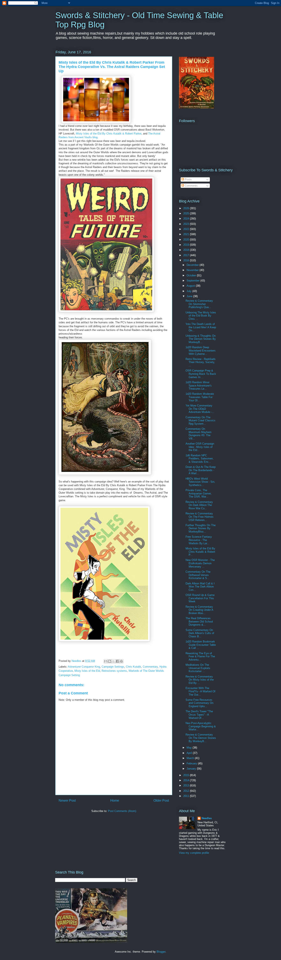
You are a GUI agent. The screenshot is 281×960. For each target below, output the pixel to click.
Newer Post (67, 800)
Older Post (161, 800)
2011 (186, 796)
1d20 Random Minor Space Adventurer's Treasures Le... (199, 385)
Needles (207, 818)
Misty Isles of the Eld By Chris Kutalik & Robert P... (200, 551)
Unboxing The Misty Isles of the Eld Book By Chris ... (201, 315)
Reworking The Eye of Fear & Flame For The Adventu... (200, 656)
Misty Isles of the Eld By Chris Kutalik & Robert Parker (108, 133)
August (191, 285)
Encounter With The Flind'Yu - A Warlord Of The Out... (200, 691)
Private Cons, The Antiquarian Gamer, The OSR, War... (198, 493)
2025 (186, 213)
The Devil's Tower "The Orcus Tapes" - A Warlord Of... (199, 714)
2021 (186, 234)
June (190, 296)
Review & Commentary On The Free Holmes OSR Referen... (200, 516)
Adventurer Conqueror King (84, 666)
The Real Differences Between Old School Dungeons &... (199, 621)
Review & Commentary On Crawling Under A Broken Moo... (199, 610)
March (191, 758)
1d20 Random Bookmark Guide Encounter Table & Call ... (201, 644)
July (189, 291)
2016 (186, 260)
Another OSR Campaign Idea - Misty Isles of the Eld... (200, 447)
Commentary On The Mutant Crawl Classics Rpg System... (200, 420)
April (190, 752)
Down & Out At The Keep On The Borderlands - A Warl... (201, 470)
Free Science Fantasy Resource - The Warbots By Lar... (199, 540)
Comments (191, 185)
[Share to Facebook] (117, 661)
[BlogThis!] (110, 661)
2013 (186, 785)
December (193, 264)
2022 (186, 229)
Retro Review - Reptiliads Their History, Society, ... (201, 362)
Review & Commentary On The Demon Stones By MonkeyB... (201, 738)
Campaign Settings (113, 666)
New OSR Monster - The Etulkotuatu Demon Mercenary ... (200, 563)
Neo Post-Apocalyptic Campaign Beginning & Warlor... (201, 726)
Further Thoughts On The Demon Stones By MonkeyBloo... (201, 528)
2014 (186, 780)
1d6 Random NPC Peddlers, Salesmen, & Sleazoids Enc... (200, 458)
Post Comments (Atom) (122, 811)
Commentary (150, 666)
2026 (186, 208)
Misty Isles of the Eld (87, 670)
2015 (186, 775)
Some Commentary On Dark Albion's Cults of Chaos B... (200, 633)
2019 (186, 244)
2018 (186, 249)
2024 (186, 218)
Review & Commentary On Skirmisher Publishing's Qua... (199, 304)
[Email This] (106, 661)
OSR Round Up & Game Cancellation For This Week (200, 598)
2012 (186, 790)
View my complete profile (194, 852)
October (192, 275)
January (192, 768)
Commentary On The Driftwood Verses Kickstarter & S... (198, 575)
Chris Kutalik (133, 666)
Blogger (161, 951)
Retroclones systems (114, 670)
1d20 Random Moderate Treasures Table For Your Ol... (200, 397)
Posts (188, 179)
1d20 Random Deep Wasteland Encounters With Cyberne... (201, 350)
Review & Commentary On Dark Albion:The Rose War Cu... (199, 505)
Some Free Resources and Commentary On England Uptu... (199, 703)
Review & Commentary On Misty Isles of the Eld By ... (200, 679)
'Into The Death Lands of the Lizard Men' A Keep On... (201, 327)
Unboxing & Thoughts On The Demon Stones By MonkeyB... (201, 339)
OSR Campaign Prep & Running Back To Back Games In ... (201, 373)
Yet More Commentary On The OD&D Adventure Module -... (200, 408)
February (192, 763)
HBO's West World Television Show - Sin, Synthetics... (200, 482)
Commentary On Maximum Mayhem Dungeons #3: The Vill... (198, 433)
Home (114, 800)
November (193, 270)
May (190, 747)
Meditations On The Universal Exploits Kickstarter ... (198, 668)
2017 (186, 255)
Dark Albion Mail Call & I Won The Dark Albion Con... (200, 586)
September (193, 280)
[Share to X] (113, 661)
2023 (186, 223)
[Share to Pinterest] (121, 661)
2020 (186, 239)
